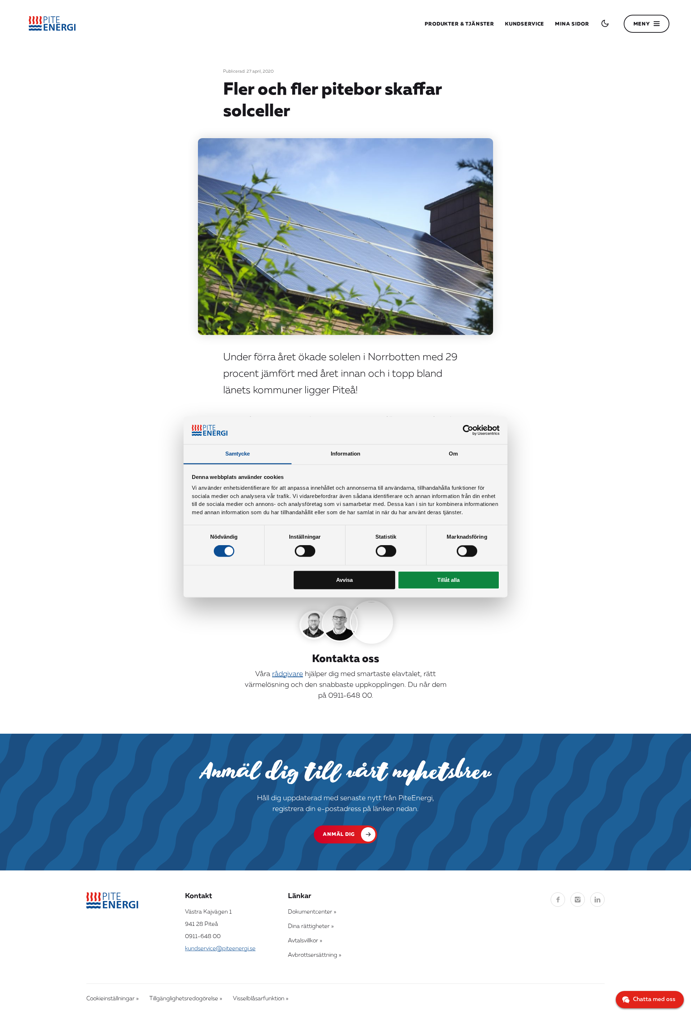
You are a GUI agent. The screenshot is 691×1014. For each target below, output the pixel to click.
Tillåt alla (448, 580)
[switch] (305, 551)
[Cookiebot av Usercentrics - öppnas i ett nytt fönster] (468, 430)
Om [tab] (453, 454)
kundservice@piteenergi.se (220, 949)
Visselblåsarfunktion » (260, 999)
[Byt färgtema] (605, 23)
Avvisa (344, 580)
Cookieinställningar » (112, 999)
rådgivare (287, 674)
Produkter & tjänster (459, 24)
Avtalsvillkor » (305, 941)
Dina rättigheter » (311, 926)
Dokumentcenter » (312, 912)
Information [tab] (345, 454)
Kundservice (524, 24)
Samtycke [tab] (237, 454)
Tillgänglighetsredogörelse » (185, 999)
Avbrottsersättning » (314, 955)
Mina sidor (572, 24)
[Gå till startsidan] (52, 23)
